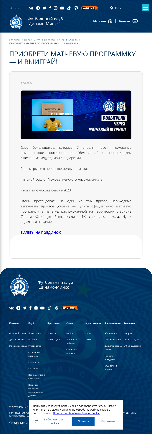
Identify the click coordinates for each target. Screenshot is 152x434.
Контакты (33, 368)
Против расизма (113, 339)
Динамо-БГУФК (17, 339)
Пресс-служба (54, 339)
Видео (88, 339)
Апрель (72, 40)
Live (17, 8)
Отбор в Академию (133, 345)
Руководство (34, 345)
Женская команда (18, 345)
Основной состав (17, 333)
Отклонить (108, 421)
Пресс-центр (32, 40)
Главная (14, 40)
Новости (49, 40)
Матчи (69, 333)
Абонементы (111, 333)
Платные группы (132, 339)
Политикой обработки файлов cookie (76, 413)
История (32, 339)
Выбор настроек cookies (54, 421)
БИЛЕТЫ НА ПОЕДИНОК (41, 232)
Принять (83, 421)
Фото (88, 333)
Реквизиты (33, 362)
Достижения (34, 333)
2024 (61, 40)
